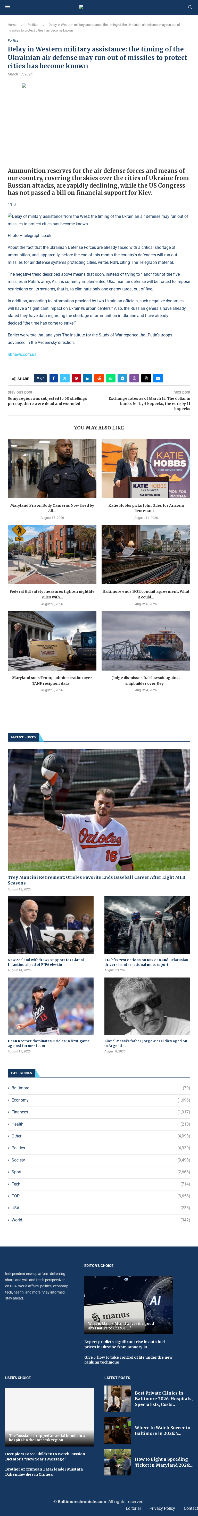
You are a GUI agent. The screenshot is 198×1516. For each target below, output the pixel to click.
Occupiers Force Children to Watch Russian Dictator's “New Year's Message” (45, 1456)
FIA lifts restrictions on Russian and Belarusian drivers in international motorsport (146, 962)
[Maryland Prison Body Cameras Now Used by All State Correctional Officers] (52, 468)
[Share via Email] (158, 378)
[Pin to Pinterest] (76, 378)
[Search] (190, 7)
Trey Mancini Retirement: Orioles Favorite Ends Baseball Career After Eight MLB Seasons (96, 880)
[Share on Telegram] (122, 378)
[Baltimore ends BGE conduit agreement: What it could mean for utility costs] (146, 554)
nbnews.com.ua (22, 354)
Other (101, 1136)
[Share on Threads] (146, 378)
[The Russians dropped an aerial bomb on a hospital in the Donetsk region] (49, 1417)
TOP (101, 1196)
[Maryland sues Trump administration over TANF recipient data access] (52, 641)
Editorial (133, 1508)
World (101, 1220)
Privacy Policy (162, 1508)
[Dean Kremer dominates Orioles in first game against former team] (51, 1006)
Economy (101, 1100)
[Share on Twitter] (65, 378)
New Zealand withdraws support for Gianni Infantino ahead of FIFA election (46, 962)
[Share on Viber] (134, 378)
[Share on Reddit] (99, 378)
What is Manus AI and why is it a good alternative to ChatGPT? (121, 1325)
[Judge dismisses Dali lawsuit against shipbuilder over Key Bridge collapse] (146, 641)
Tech (101, 1184)
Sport (101, 1171)
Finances (101, 1112)
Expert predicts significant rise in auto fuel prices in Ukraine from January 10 (124, 1344)
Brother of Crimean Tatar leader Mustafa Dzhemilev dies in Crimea (44, 1472)
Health (101, 1124)
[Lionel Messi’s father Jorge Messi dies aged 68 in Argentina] (147, 1006)
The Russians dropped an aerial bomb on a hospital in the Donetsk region (47, 1438)
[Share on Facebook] (54, 378)
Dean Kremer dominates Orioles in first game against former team (49, 1043)
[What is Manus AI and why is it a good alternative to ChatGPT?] (128, 1305)
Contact (191, 1508)
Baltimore (101, 1088)
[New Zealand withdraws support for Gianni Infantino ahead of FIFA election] (51, 925)
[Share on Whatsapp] (111, 378)
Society (101, 1160)
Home (12, 25)
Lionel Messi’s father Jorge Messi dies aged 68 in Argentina (145, 1043)
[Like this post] (42, 378)
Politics (33, 25)
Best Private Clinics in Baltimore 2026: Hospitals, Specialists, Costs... (164, 1398)
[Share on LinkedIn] (87, 378)
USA (101, 1207)
